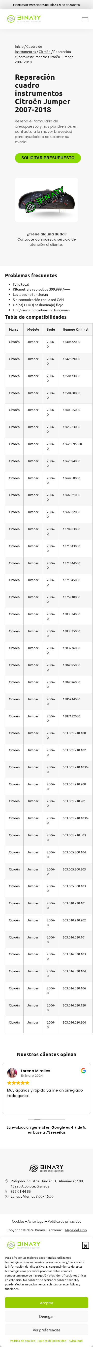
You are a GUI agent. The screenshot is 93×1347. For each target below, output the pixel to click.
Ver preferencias (47, 1329)
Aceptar (46, 1302)
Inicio (19, 46)
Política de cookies (22, 1341)
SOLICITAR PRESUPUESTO (47, 158)
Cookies (18, 1221)
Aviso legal (76, 1341)
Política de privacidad (51, 1341)
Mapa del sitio (76, 1230)
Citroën (45, 51)
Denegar (46, 1316)
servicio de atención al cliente (53, 242)
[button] (85, 1245)
